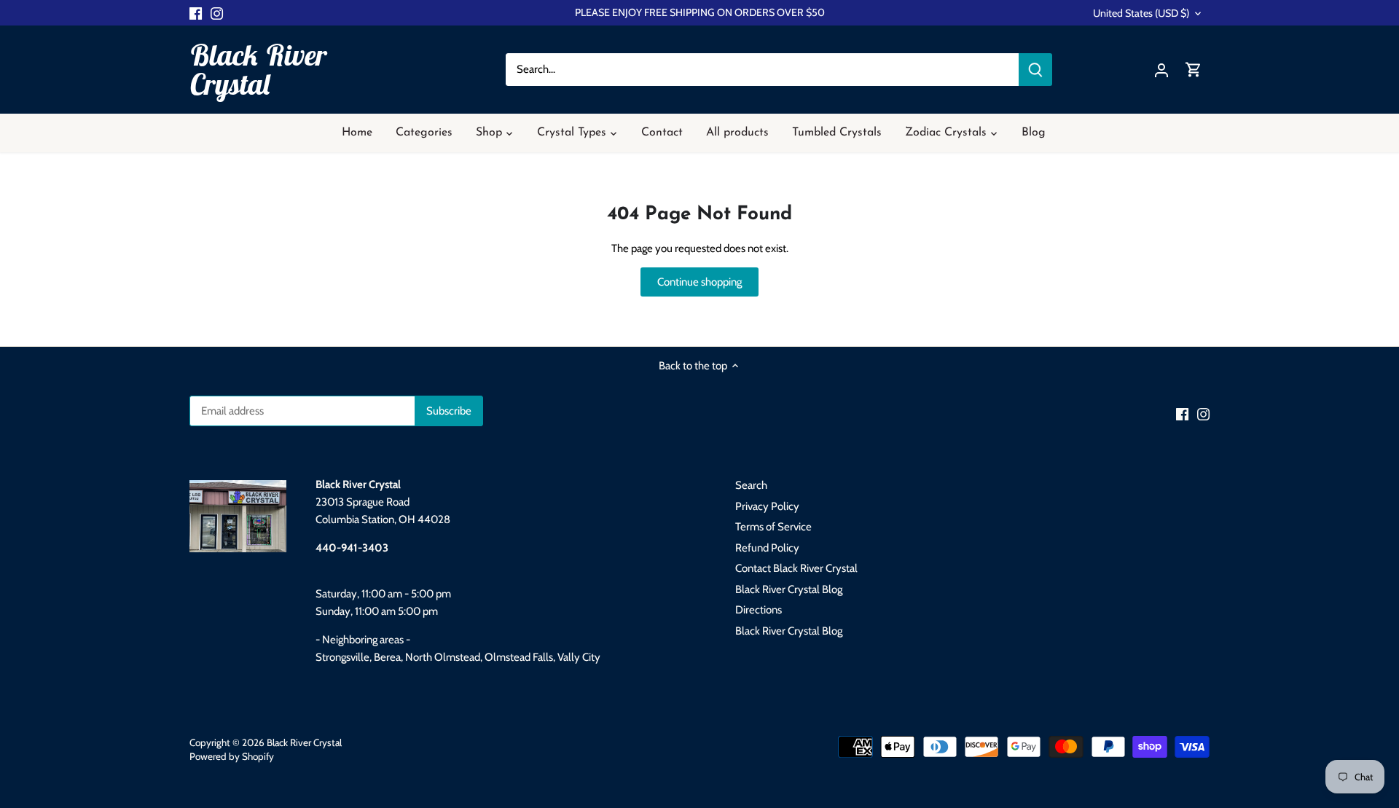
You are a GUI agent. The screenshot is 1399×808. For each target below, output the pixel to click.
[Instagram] (217, 12)
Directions (758, 609)
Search (751, 485)
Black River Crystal (257, 69)
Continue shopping (699, 282)
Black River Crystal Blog (788, 589)
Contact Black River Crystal (796, 568)
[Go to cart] (1193, 70)
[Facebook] (195, 12)
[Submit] (1035, 69)
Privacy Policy (767, 506)
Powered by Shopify (231, 756)
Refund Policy (767, 547)
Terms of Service (773, 526)
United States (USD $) (1141, 13)
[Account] (1161, 70)
